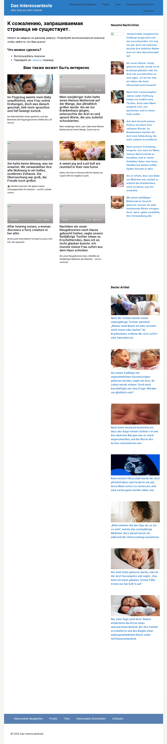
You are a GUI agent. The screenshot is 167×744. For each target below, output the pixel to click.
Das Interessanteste (31, 5)
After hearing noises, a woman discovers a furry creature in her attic (29, 230)
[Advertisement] (135, 252)
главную (36, 60)
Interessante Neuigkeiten (82, 4)
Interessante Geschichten (140, 4)
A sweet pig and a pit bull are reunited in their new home (80, 165)
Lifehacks (148, 10)
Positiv (105, 4)
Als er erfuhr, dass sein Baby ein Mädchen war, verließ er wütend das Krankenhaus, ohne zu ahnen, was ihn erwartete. (143, 183)
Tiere (118, 4)
